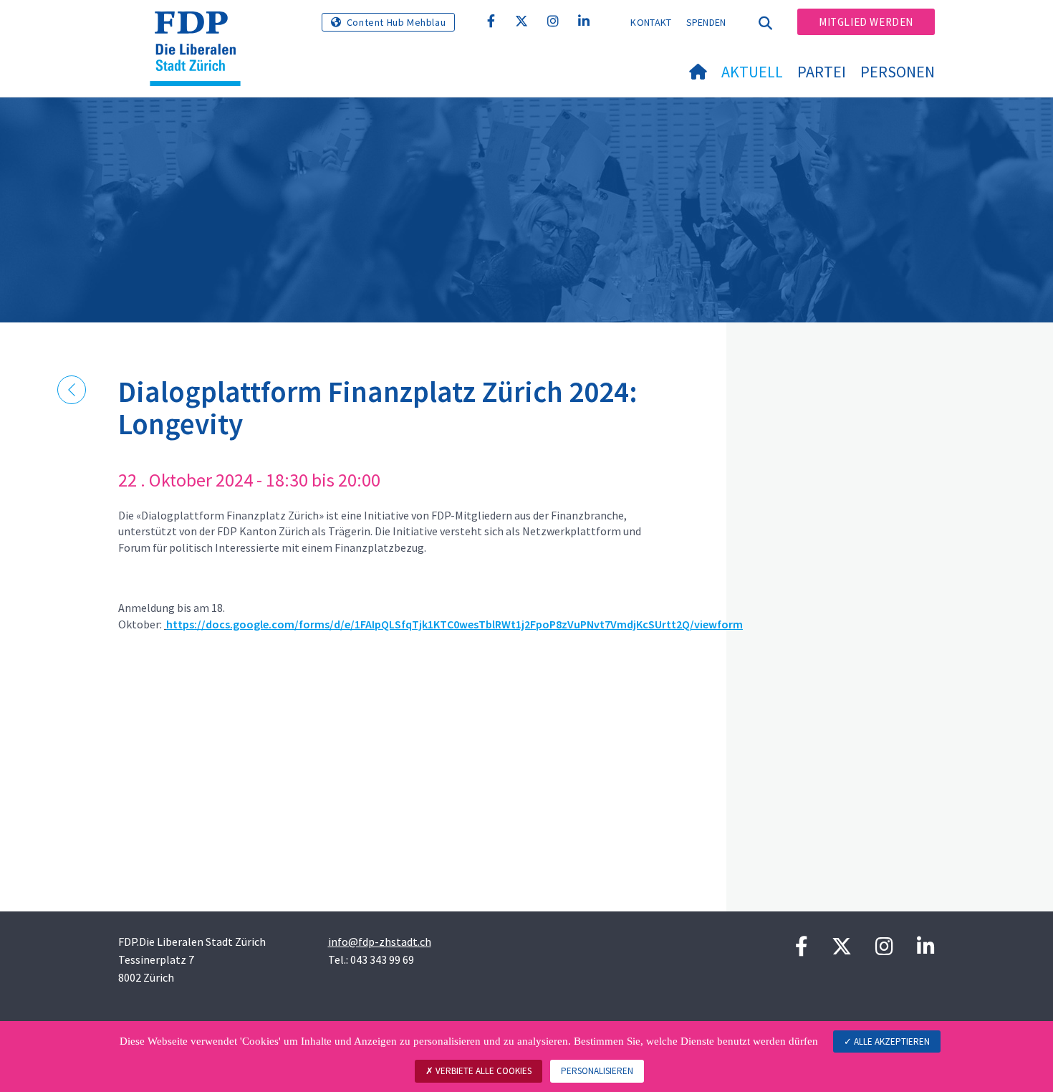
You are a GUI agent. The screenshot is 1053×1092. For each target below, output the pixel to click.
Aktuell (752, 72)
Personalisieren (597, 1071)
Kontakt (650, 22)
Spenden (706, 22)
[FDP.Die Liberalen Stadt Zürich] (200, 29)
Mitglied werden (866, 22)
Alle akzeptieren (891, 1041)
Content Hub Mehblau (396, 22)
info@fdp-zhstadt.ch (379, 941)
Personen (897, 72)
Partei (821, 72)
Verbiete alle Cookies (482, 1071)
